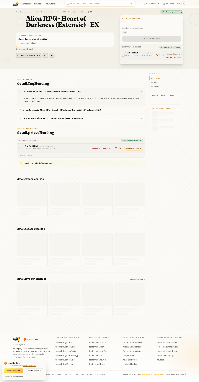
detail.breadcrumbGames (46, 12)
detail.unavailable (151, 38)
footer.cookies (92, 374)
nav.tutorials (51, 4)
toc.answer (156, 78)
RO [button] (178, 4)
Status (102, 374)
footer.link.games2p (64, 342)
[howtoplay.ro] (16, 4)
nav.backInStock (130, 360)
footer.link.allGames (64, 364)
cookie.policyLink (29, 366)
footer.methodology (165, 355)
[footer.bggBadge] (31, 339)
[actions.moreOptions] (52, 55)
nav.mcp (160, 360)
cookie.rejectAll (34, 371)
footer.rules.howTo (97, 342)
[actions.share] (45, 55)
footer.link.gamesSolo (65, 360)
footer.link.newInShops (133, 351)
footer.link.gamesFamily (66, 351)
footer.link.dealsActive (133, 342)
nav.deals (38, 4)
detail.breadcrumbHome (25, 12)
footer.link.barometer (132, 347)
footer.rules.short (96, 347)
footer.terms (68, 374)
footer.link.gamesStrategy (67, 355)
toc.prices (155, 86)
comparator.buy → (173, 54)
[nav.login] (183, 3)
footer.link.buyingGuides (167, 347)
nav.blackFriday (130, 364)
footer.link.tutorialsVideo (167, 342)
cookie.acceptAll (13, 371)
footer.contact (57, 374)
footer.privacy (80, 374)
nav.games (26, 4)
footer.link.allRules (97, 364)
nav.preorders (129, 355)
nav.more (170, 4)
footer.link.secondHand (167, 351)
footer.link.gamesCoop (66, 347)
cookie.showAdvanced (14, 376)
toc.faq (154, 82)
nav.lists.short (152, 4)
